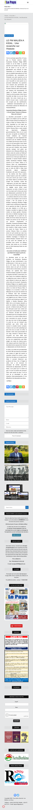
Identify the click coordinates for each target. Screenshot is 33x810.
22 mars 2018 (10, 35)
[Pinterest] (17, 52)
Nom (16, 707)
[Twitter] (11, 52)
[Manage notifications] (3, 806)
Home (6, 15)
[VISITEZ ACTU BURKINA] (16, 757)
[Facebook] (7, 52)
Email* (16, 701)
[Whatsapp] (20, 52)
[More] (23, 52)
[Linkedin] (14, 52)
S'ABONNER (17, 626)
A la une (12, 15)
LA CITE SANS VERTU (14, 497)
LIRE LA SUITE (16, 535)
